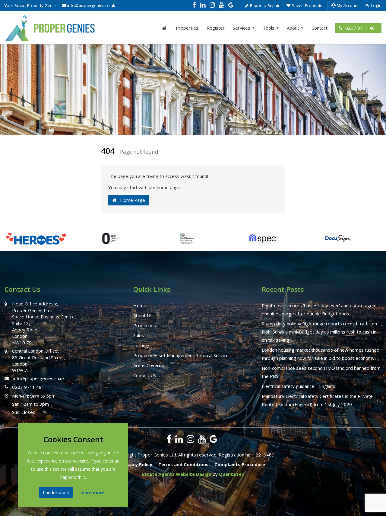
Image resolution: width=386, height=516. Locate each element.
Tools (269, 28)
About (293, 28)
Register (216, 28)
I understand (56, 492)
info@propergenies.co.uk (90, 5)
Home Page (130, 200)
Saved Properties (307, 5)
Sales (138, 335)
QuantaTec (231, 474)
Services (242, 28)
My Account (347, 5)
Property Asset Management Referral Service (181, 355)
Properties (187, 28)
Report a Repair (264, 5)
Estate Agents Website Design (176, 474)
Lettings (141, 345)
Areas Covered (148, 365)
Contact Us (144, 375)
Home (139, 305)
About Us (143, 315)
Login (375, 5)
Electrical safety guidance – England (298, 386)
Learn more (91, 492)
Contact (319, 28)
